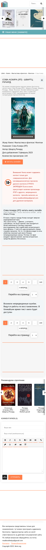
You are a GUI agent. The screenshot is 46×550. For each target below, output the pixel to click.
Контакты (5, 543)
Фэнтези (39, 143)
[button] (5, 440)
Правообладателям (18, 543)
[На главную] (6, 3)
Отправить (15, 477)
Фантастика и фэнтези (24, 143)
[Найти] (41, 3)
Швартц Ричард (15, 149)
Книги (10, 143)
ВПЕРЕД (23, 288)
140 (40, 282)
